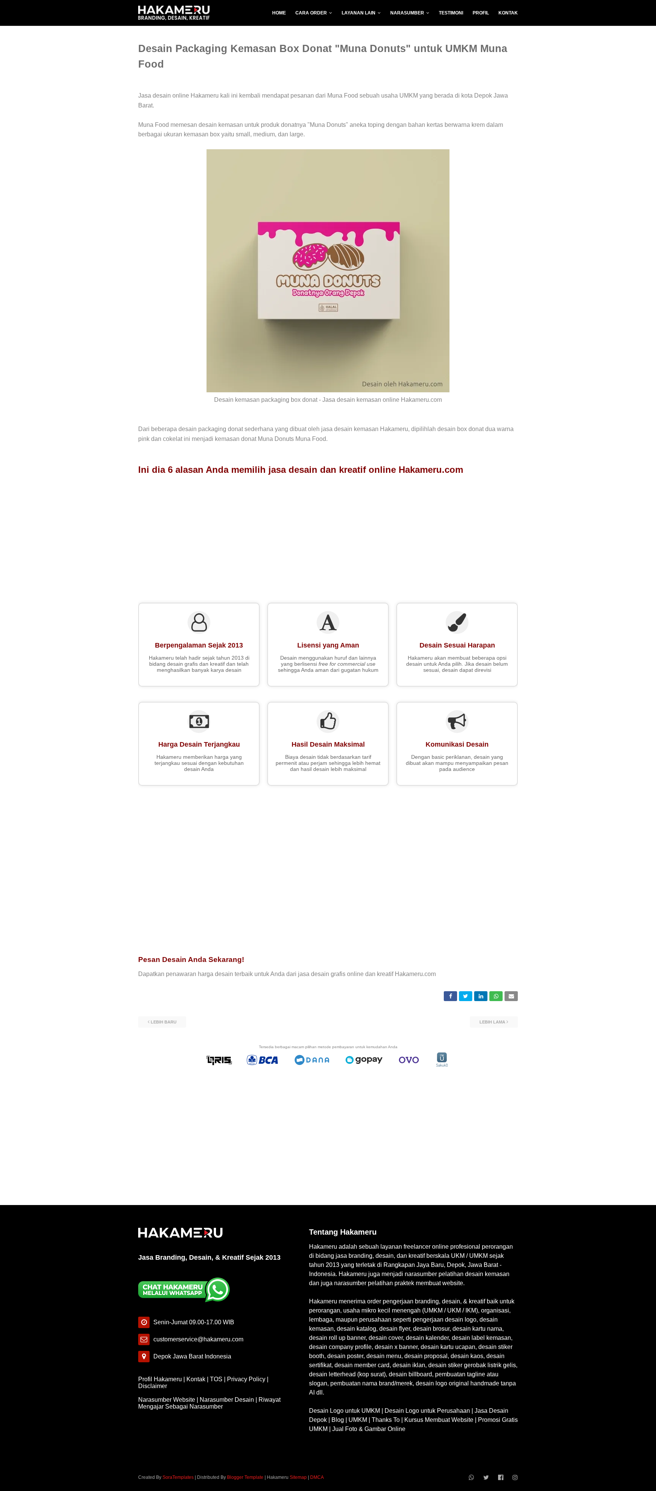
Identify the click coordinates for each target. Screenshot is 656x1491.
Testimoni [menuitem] (451, 13)
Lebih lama (492, 1022)
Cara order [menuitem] (311, 13)
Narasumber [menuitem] (407, 13)
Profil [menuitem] (481, 13)
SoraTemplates (178, 1477)
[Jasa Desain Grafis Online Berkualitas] (174, 13)
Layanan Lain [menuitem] (358, 13)
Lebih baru (164, 1022)
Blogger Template (245, 1477)
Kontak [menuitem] (508, 13)
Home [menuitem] (279, 13)
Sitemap (298, 1477)
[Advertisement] (328, 536)
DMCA (317, 1477)
